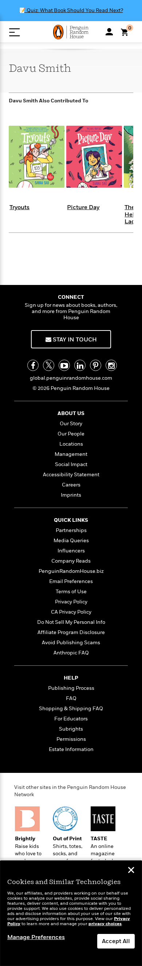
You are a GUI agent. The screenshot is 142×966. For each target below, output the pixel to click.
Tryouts (19, 207)
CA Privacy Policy (71, 612)
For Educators (71, 718)
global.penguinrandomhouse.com (71, 378)
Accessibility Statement (71, 474)
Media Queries (71, 540)
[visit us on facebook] (33, 365)
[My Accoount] (109, 31)
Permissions (71, 739)
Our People (71, 433)
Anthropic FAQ (71, 652)
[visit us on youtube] (64, 365)
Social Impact (71, 464)
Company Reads (71, 561)
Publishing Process (71, 688)
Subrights (71, 729)
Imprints (71, 495)
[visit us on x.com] (48, 365)
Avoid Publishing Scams (71, 642)
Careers (71, 484)
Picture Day (83, 207)
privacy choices (105, 924)
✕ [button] (131, 871)
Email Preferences (71, 581)
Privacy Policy (71, 601)
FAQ (71, 698)
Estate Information (71, 749)
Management (71, 454)
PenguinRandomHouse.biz (71, 571)
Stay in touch (74, 340)
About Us (71, 413)
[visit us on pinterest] (95, 365)
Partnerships (71, 530)
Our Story (71, 423)
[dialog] (71, 913)
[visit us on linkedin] (80, 365)
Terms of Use (71, 591)
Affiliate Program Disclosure (71, 632)
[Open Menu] (14, 32)
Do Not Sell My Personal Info (71, 622)
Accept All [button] (116, 941)
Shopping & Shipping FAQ (71, 708)
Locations (71, 444)
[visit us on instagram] (111, 365)
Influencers (71, 550)
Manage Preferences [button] (36, 937)
